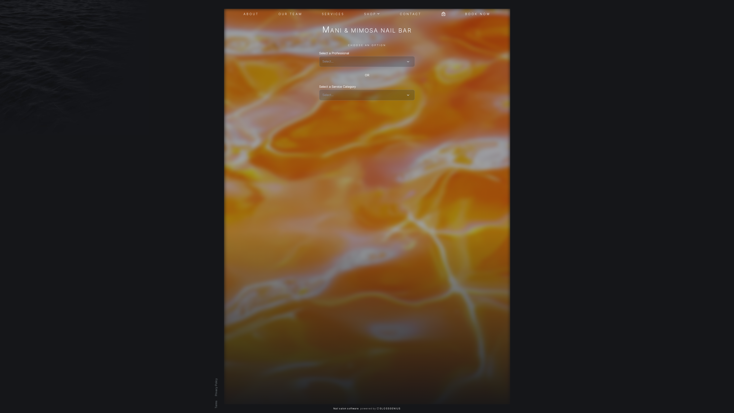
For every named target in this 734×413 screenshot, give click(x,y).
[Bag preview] (443, 13)
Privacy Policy (216, 387)
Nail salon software (346, 408)
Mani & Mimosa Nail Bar (367, 30)
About (251, 13)
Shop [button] (370, 13)
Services (333, 13)
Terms (216, 404)
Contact (411, 13)
